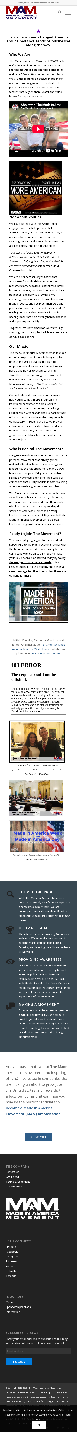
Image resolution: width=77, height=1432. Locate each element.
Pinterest (11, 1261)
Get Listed (12, 1176)
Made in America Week (46, 653)
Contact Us (12, 1172)
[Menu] (66, 13)
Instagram (12, 1256)
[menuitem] (57, 13)
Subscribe (19, 1361)
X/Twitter (12, 1271)
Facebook (12, 1251)
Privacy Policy (14, 1186)
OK (39, 1425)
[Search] (57, 13)
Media (9, 1302)
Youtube (11, 1266)
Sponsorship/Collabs (18, 1307)
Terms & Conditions (18, 1181)
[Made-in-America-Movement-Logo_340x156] (32, 13)
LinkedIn (11, 1246)
